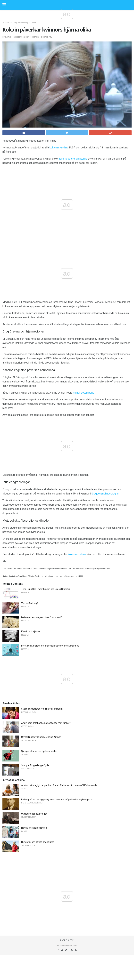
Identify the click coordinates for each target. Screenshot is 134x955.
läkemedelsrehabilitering (73, 158)
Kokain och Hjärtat (30, 631)
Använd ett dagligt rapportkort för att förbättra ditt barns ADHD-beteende (59, 785)
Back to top (67, 940)
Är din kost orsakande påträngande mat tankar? (46, 723)
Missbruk (6, 23)
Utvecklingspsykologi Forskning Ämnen (41, 737)
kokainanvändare (59, 147)
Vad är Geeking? (29, 603)
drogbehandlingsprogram (106, 493)
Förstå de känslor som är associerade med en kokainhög (50, 645)
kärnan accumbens (83, 392)
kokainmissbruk (77, 554)
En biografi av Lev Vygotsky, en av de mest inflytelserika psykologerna (56, 799)
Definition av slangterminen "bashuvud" (41, 617)
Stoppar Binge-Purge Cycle (35, 765)
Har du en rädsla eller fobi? (35, 827)
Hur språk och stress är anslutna (37, 842)
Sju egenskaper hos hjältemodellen (39, 751)
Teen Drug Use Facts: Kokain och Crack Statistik (45, 589)
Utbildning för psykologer (34, 813)
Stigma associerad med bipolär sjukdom (42, 708)
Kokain (33, 23)
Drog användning (20, 23)
